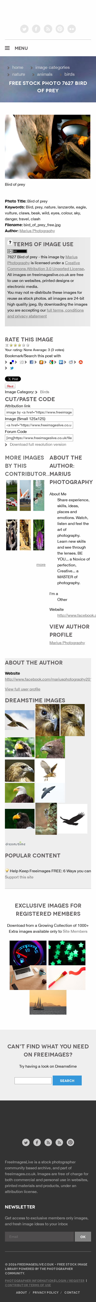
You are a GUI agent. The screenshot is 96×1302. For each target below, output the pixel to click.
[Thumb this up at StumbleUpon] (81, 361)
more (41, 564)
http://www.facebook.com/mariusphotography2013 (50, 679)
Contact (72, 1292)
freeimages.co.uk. (20, 1174)
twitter (24, 29)
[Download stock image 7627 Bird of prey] (47, 146)
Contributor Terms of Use (28, 1285)
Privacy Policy (46, 1292)
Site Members (75, 931)
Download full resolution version (38, 444)
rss (48, 29)
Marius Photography (37, 230)
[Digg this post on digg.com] (22, 361)
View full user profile (22, 689)
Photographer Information (29, 1280)
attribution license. (21, 1191)
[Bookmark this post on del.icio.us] (12, 361)
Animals (44, 74)
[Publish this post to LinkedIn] (61, 361)
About (21, 1292)
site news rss (48, 1142)
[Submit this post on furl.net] (41, 361)
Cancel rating (7, 345)
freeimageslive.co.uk (32, 11)
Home (17, 67)
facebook (36, 29)
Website (32, 1122)
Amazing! (28, 345)
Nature (18, 74)
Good (19, 345)
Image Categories (52, 67)
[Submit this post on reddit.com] (71, 361)
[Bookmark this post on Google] (51, 361)
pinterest (60, 29)
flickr (71, 29)
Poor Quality (11, 345)
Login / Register (70, 1280)
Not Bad (15, 345)
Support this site (19, 877)
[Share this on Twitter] (12, 367)
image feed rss (59, 1142)
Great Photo (24, 345)
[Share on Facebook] (31, 361)
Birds (69, 74)
